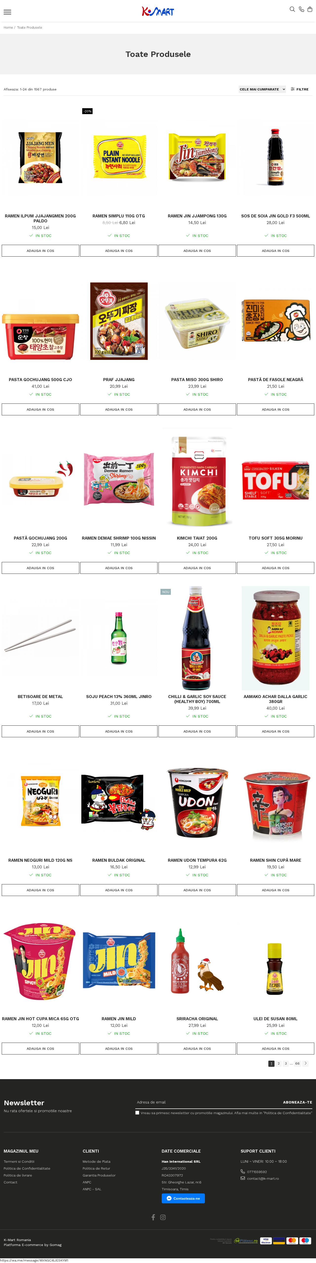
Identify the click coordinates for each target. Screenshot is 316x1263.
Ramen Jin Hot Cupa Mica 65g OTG (40, 1018)
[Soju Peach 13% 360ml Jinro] (119, 638)
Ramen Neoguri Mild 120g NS (40, 860)
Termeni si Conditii (19, 1161)
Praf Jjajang (119, 379)
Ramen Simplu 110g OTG (119, 215)
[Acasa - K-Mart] (158, 11)
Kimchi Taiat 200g (197, 538)
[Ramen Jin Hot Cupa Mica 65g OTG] (40, 960)
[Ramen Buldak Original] (119, 802)
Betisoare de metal (40, 696)
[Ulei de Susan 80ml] (276, 960)
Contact (10, 1182)
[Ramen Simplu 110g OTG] (119, 157)
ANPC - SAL (92, 1189)
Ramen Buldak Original (118, 860)
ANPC (87, 1182)
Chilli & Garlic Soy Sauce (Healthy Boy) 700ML (197, 699)
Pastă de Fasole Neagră (275, 379)
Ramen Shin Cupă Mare (275, 860)
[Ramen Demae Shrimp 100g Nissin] (119, 480)
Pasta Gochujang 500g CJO (40, 379)
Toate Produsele (29, 27)
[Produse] (8, 13)
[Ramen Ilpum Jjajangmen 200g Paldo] (40, 157)
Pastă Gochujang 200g (40, 538)
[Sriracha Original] (197, 960)
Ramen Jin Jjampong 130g (197, 215)
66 (297, 1063)
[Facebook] (153, 1217)
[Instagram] (162, 1217)
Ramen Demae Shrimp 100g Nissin (119, 538)
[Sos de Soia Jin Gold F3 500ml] (276, 157)
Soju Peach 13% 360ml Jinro (119, 696)
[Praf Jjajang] (119, 321)
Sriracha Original (197, 1018)
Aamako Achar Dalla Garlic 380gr (275, 699)
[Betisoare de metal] (40, 638)
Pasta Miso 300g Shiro (197, 379)
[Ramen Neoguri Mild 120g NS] (40, 802)
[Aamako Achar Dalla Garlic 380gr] (276, 638)
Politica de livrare (18, 1175)
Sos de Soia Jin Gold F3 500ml (275, 215)
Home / (10, 27)
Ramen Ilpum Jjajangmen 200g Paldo (40, 218)
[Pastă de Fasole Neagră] (276, 321)
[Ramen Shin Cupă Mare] (276, 802)
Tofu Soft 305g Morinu (276, 538)
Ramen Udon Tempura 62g (197, 860)
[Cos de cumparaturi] (309, 10)
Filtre (302, 89)
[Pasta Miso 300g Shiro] (197, 321)
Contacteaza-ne (187, 1198)
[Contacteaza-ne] (301, 10)
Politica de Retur (96, 1168)
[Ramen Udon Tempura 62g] (197, 802)
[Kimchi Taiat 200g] (197, 480)
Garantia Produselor (99, 1175)
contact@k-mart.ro (262, 1178)
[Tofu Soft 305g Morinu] (276, 480)
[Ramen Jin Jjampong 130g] (197, 157)
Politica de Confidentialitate (27, 1168)
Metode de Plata (96, 1161)
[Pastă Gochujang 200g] (40, 480)
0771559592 (256, 1172)
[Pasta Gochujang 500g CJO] (40, 321)
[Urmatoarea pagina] (305, 1064)
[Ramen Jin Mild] (119, 960)
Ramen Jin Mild (119, 1018)
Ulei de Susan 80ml (275, 1018)
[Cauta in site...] (292, 10)
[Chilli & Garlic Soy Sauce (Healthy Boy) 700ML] (197, 638)
